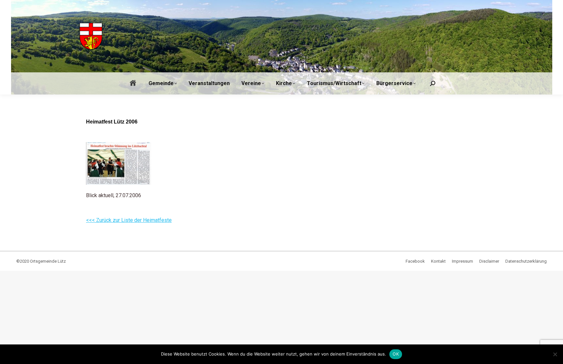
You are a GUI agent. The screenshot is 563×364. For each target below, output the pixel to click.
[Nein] (555, 354)
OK (396, 354)
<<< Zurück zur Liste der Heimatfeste (129, 220)
